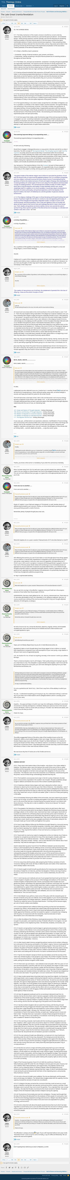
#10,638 (66, 759)
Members (29, 6)
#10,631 (66, 522)
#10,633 (66, 579)
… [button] (9, 23)
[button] (24, 5)
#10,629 (66, 466)
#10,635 (66, 634)
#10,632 (66, 544)
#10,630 (66, 483)
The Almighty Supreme (52, 151)
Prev (4, 23)
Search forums (11, 8)
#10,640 (66, 1144)
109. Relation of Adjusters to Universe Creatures (28, 414)
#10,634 (66, 605)
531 (15, 23)
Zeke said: (17, 368)
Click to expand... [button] (41, 242)
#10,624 (66, 217)
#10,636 (66, 701)
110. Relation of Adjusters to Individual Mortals (28, 415)
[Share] (63, 27)
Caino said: (17, 228)
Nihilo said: (17, 303)
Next (34, 23)
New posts (3, 8)
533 (22, 23)
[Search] (67, 5)
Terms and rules (46, 1175)
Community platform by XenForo (35, 1178)
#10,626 (66, 299)
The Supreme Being (38, 151)
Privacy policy (54, 1175)
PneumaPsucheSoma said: (21, 494)
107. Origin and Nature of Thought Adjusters (27, 410)
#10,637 (66, 717)
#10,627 (66, 357)
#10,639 (66, 1114)
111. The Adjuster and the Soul (23, 417)
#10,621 (66, 26)
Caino (3, 17)
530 (12, 23)
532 (19, 23)
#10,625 (66, 268)
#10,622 (66, 131)
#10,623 (66, 172)
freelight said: (18, 272)
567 (31, 23)
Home (4, 6)
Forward (45, 165)
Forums (10, 6)
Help (61, 1175)
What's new (19, 6)
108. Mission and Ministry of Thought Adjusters (28, 412)
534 (25, 23)
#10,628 (66, 441)
